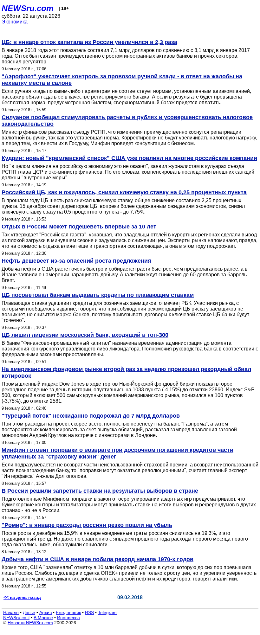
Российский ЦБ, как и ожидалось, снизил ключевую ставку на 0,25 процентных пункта (124, 192)
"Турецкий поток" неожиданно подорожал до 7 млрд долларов (91, 416)
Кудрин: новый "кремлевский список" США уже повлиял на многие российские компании (129, 158)
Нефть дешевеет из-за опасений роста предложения (76, 261)
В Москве (43, 617)
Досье (29, 612)
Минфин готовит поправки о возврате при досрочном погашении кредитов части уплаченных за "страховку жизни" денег (117, 453)
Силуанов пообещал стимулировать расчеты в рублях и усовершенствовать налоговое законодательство (127, 120)
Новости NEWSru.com (30, 622)
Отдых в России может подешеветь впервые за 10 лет (79, 226)
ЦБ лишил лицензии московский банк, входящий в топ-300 (85, 335)
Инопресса (68, 617)
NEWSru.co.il (16, 617)
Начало (11, 612)
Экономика (15, 21)
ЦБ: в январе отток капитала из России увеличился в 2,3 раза (89, 42)
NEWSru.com (28, 8)
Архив (45, 612)
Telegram (107, 612)
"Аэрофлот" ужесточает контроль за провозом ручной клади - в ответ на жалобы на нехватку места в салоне (122, 79)
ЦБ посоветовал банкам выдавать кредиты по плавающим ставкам (98, 295)
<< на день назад (22, 597)
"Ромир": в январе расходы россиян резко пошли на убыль (87, 525)
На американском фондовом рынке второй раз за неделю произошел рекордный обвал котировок (126, 372)
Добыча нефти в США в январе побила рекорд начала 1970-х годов (97, 559)
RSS (89, 612)
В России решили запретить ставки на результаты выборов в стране (100, 491)
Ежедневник (68, 612)
